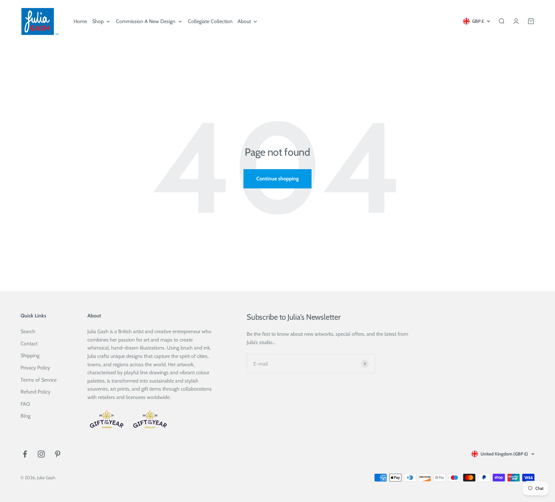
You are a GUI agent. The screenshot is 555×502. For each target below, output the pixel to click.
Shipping (30, 355)
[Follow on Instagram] (41, 454)
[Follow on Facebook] (25, 454)
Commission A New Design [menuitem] (145, 21)
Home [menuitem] (80, 21)
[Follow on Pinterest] (57, 454)
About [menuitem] (244, 21)
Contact (29, 344)
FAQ (25, 404)
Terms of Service (39, 380)
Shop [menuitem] (98, 21)
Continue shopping (277, 179)
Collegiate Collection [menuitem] (210, 21)
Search (28, 331)
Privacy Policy (35, 368)
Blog (26, 416)
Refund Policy (35, 392)
